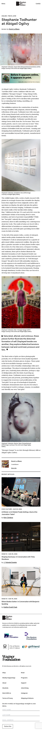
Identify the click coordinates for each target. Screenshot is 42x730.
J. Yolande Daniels (10, 562)
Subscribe (7, 726)
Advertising (25, 688)
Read (22, 672)
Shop (4, 672)
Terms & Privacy (7, 698)
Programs (24, 678)
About (4, 683)
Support (23, 683)
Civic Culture (7, 509)
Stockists (5, 688)
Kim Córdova (8, 518)
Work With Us (6, 693)
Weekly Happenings (8, 678)
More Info (14, 468)
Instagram (24, 693)
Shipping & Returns (27, 698)
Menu (3, 3)
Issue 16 (4, 554)
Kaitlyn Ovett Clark (10, 607)
